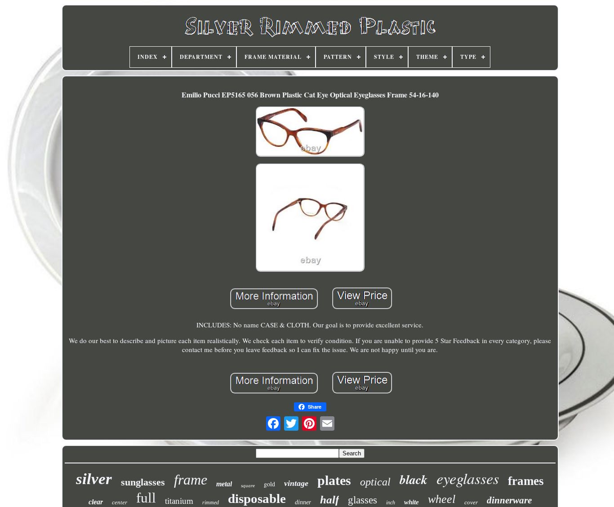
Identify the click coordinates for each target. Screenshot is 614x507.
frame (190, 480)
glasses (362, 500)
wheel (441, 499)
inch (390, 502)
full (146, 498)
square (248, 485)
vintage (296, 483)
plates (334, 480)
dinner (303, 502)
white (411, 502)
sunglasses (143, 482)
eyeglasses (467, 478)
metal (224, 484)
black (413, 479)
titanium (179, 501)
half (329, 500)
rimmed (210, 502)
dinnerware (509, 500)
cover (471, 502)
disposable (257, 498)
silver (94, 479)
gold (269, 484)
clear (96, 502)
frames (526, 481)
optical (375, 482)
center (119, 502)
